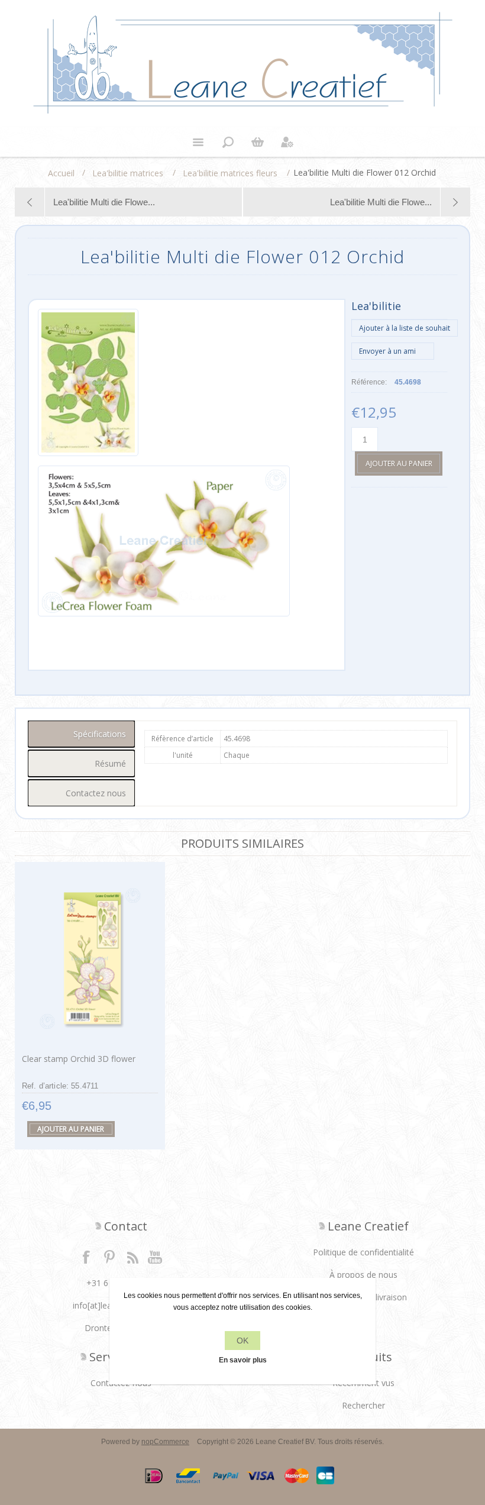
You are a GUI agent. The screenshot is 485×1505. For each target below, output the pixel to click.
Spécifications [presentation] (99, 733)
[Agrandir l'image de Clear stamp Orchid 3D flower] (90, 958)
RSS (132, 1256)
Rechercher (363, 1405)
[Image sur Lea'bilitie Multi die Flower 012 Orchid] (88, 384)
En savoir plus (243, 1360)
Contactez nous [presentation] (96, 793)
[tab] (81, 734)
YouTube (155, 1256)
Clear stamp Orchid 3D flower (78, 1058)
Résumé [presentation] (110, 763)
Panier (257, 142)
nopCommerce (165, 1442)
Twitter (109, 1256)
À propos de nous (363, 1274)
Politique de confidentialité (363, 1252)
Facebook (86, 1256)
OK (242, 1340)
